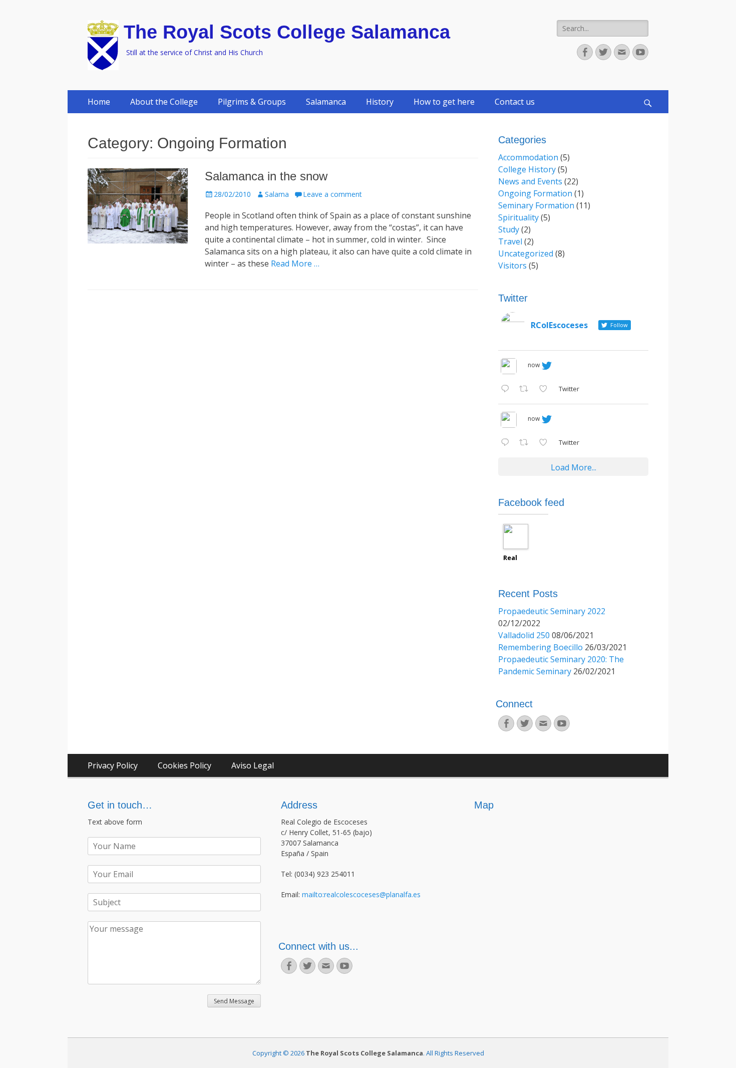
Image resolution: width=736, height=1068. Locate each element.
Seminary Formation (536, 205)
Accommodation (528, 157)
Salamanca (326, 101)
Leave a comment (332, 194)
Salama (277, 194)
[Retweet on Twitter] (527, 389)
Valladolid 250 (524, 635)
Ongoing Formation (535, 193)
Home (99, 101)
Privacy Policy (113, 765)
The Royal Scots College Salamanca (287, 32)
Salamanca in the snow (266, 176)
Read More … (295, 263)
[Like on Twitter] (546, 389)
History (380, 101)
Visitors (512, 265)
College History (527, 169)
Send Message (234, 1001)
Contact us (515, 101)
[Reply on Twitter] (507, 389)
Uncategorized (525, 253)
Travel (510, 241)
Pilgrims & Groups (252, 101)
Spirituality (518, 217)
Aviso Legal (252, 765)
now (534, 365)
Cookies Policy (184, 765)
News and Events (530, 181)
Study (508, 229)
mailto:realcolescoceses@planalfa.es (361, 894)
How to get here (444, 101)
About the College (164, 101)
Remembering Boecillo (540, 647)
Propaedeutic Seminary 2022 (551, 611)
